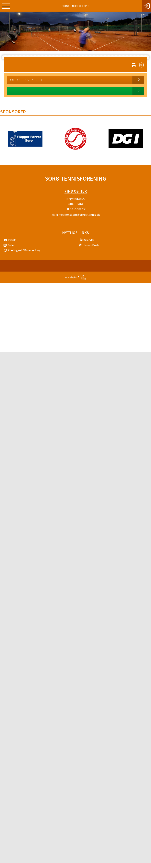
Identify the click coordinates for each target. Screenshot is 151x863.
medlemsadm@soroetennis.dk (79, 215)
